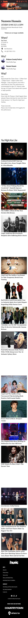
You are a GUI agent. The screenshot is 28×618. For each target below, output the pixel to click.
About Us (4, 569)
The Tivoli (4, 40)
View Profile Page (11, 62)
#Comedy (20, 27)
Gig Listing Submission (7, 589)
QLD (2, 46)
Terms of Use (5, 575)
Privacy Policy (5, 572)
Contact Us (5, 592)
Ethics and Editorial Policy (8, 577)
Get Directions (8, 49)
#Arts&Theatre (4, 28)
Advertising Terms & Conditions (9, 580)
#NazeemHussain (15, 27)
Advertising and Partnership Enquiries (10, 586)
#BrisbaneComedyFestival (6, 27)
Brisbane (3, 44)
